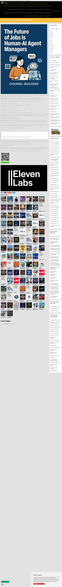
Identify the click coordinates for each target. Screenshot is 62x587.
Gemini (51, 34)
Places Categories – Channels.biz (53, 275)
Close (28, 0)
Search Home (47, 16)
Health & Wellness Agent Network (54, 176)
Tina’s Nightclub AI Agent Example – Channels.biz (54, 260)
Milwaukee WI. (48, 9)
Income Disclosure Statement (55, 251)
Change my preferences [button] (40, 583)
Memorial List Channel (54, 335)
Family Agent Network (54, 167)
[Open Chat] (2, 584)
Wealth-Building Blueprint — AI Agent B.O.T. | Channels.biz (55, 120)
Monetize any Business (11, 9)
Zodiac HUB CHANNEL (54, 28)
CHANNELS (5, 2)
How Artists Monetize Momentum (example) (54, 284)
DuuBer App (22, 12)
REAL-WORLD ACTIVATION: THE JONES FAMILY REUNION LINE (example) (55, 287)
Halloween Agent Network (54, 173)
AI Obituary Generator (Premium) (54, 368)
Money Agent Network (54, 197)
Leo (51, 38)
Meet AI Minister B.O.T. (54, 75)
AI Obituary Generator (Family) (54, 365)
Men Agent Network (53, 193)
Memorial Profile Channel (54, 329)
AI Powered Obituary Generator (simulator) (54, 360)
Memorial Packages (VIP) (54, 355)
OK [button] (34, 583)
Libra (51, 42)
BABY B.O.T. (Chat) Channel (55, 64)
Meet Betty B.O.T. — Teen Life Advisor (55, 91)
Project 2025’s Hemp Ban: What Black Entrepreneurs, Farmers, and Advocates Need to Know (54, 292)
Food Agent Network (53, 171)
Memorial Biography (53, 370)
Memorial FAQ (52, 357)
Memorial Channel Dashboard (55, 327)
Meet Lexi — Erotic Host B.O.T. (54, 81)
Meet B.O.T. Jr (52, 93)
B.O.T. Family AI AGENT (54, 62)
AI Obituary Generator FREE (55, 362)
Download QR (5, 162)
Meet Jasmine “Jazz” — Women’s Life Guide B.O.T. (54, 88)
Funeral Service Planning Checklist (54, 343)
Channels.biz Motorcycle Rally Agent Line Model (54, 257)
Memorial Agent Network (54, 195)
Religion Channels (53, 345)
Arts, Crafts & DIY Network (55, 143)
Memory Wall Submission (54, 333)
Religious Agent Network (54, 209)
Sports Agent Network (54, 213)
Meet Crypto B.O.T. (53, 111)
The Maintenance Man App (54, 306)
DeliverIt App (16, 12)
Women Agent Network (54, 223)
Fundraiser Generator (29, 12)
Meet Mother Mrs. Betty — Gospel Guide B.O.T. (54, 85)
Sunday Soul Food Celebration (53, 338)
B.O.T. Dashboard (53, 60)
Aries (51, 30)
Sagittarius (52, 46)
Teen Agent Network (53, 219)
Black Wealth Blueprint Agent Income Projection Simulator (55, 246)
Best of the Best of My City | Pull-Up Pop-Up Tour (35, 9)
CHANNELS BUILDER (54, 310)
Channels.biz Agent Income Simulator (55, 226)
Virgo (51, 40)
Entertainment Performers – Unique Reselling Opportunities (55, 268)
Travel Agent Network (54, 221)
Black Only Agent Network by (55, 157)
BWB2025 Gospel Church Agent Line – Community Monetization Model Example (55, 264)
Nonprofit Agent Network (54, 207)
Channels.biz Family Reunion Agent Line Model (55, 254)
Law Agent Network (53, 184)
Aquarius (51, 50)
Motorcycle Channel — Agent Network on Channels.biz (55, 200)
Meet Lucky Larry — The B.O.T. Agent (54, 109)
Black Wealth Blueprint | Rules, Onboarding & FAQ (54, 239)
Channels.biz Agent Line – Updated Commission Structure (54, 242)
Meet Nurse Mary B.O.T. (54, 103)
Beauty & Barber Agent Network (54, 154)
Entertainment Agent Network (53, 165)
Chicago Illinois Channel (8, 12)
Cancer (51, 36)
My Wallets (42, 16)
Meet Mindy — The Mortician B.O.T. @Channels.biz (55, 117)
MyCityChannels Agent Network (54, 203)
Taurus (51, 32)
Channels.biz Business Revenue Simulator (54, 297)
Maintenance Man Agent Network (54, 189)
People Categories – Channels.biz (53, 278)
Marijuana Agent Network (54, 191)
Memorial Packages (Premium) (53, 353)
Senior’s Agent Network (54, 211)
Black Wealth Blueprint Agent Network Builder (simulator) (55, 249)
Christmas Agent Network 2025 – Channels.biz (54, 160)
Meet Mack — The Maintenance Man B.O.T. (54, 99)
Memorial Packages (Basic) (55, 347)
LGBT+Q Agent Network (54, 186)
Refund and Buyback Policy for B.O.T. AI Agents (55, 124)
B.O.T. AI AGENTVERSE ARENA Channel (54, 73)
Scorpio (51, 44)
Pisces (51, 52)
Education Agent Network (54, 162)
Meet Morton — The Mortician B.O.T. (53, 78)
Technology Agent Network (55, 217)
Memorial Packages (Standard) (53, 350)
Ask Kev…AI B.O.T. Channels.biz (53, 70)
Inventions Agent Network (54, 180)
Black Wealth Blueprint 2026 (55, 236)
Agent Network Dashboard (55, 141)
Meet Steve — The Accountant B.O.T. (53, 96)
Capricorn (52, 48)
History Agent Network (54, 178)
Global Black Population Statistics (54, 281)
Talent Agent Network (54, 215)
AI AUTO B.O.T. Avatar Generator (54, 67)
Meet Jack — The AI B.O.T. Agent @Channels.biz (54, 114)
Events (26, 16)
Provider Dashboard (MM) (54, 308)
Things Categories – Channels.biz (53, 272)
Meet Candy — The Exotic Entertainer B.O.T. (54, 106)
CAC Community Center (21, 9)
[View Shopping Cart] (54, 11)
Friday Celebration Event (54, 340)
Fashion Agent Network (54, 169)
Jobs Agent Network (53, 182)
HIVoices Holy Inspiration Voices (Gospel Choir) (42, 12)
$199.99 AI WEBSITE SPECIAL (34, 16)
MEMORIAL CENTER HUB (54, 325)
